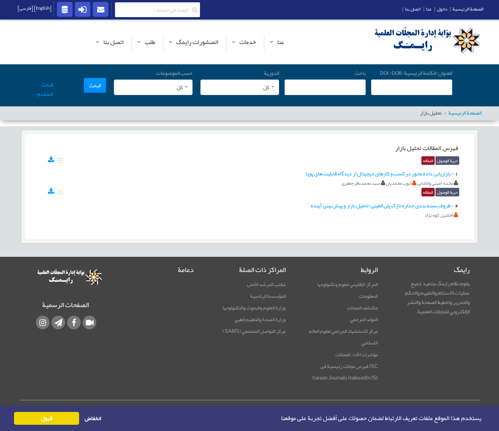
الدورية (271, 73)
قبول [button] (46, 418)
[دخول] (82, 9)
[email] (100, 9)
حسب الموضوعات (174, 73)
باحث (360, 73)
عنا (429, 9)
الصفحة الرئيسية (468, 9)
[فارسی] (25, 8)
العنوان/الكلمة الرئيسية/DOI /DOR (416, 73)
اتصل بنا (413, 9)
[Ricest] (65, 9)
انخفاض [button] (93, 418)
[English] (42, 8)
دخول (442, 9)
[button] (279, 418)
